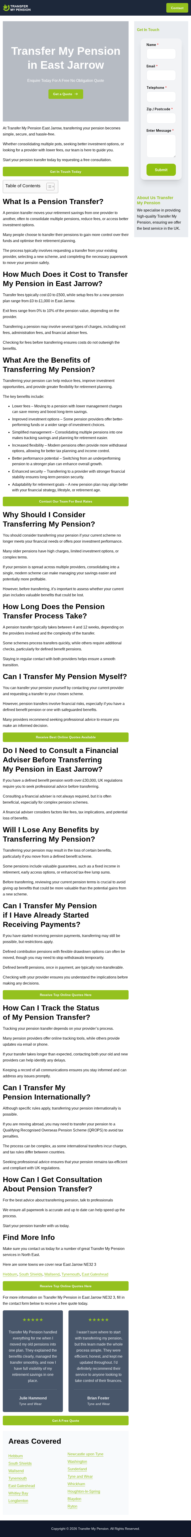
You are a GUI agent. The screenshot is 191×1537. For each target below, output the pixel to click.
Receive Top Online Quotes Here (66, 995)
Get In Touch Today (65, 171)
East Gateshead (95, 1274)
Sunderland (77, 1469)
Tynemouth (70, 1274)
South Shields (30, 1274)
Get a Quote (62, 94)
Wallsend (52, 1274)
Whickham (76, 1484)
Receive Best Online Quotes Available (66, 737)
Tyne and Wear (80, 1476)
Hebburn (10, 1274)
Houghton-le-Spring (84, 1491)
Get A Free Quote (65, 1421)
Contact (177, 8)
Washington (77, 1462)
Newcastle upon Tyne (85, 1454)
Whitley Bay (18, 1493)
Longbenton (18, 1501)
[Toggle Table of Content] (48, 187)
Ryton (72, 1506)
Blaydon (74, 1499)
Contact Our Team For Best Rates (65, 501)
